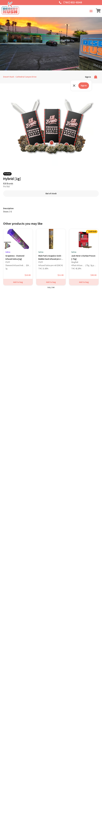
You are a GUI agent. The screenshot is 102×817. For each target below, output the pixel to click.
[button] (91, 11)
